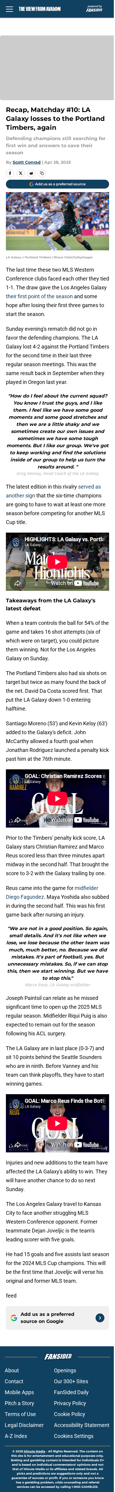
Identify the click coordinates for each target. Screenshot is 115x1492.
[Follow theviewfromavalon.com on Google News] (100, 1317)
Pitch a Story (19, 1403)
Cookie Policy (69, 1414)
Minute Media (34, 1451)
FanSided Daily (71, 1392)
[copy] (42, 173)
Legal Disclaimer (24, 1425)
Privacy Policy (70, 1403)
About (12, 1370)
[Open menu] (9, 8)
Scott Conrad (27, 162)
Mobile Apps (19, 1392)
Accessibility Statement (81, 1425)
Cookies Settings (73, 1436)
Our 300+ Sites (71, 1381)
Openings (65, 1370)
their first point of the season (39, 296)
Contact (14, 1381)
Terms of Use (20, 1414)
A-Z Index (16, 1436)
